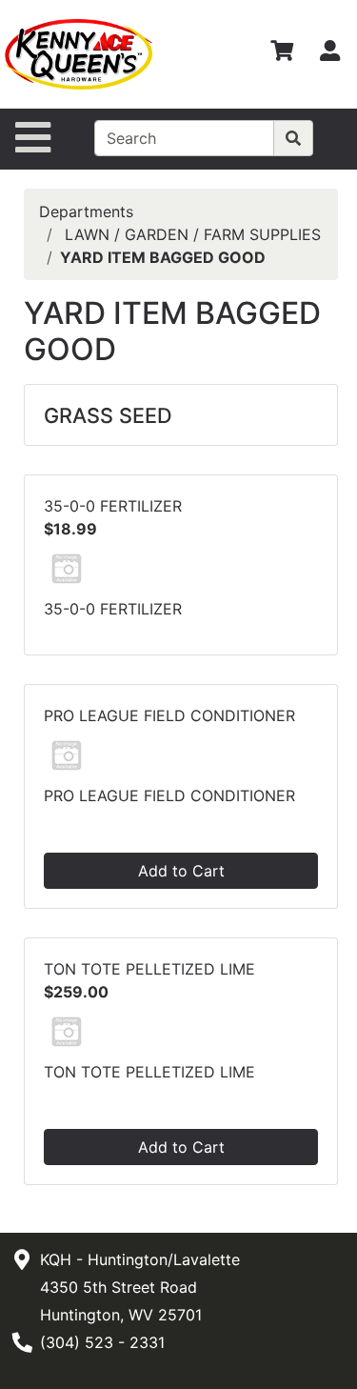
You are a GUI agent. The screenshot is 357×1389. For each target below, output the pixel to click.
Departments (86, 211)
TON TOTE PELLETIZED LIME (149, 968)
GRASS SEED (108, 415)
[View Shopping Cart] (281, 54)
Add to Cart (181, 870)
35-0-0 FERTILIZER (113, 505)
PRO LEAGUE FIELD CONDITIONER (169, 715)
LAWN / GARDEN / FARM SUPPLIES (193, 234)
